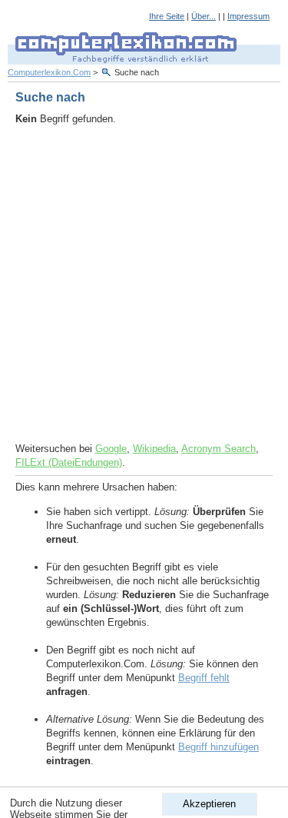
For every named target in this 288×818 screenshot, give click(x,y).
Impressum (248, 16)
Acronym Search (218, 448)
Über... (203, 16)
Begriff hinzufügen (218, 747)
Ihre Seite (166, 16)
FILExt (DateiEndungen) (68, 462)
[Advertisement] (144, 284)
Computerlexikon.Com (49, 72)
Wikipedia (154, 448)
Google (111, 448)
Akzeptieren (209, 804)
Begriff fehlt (204, 677)
